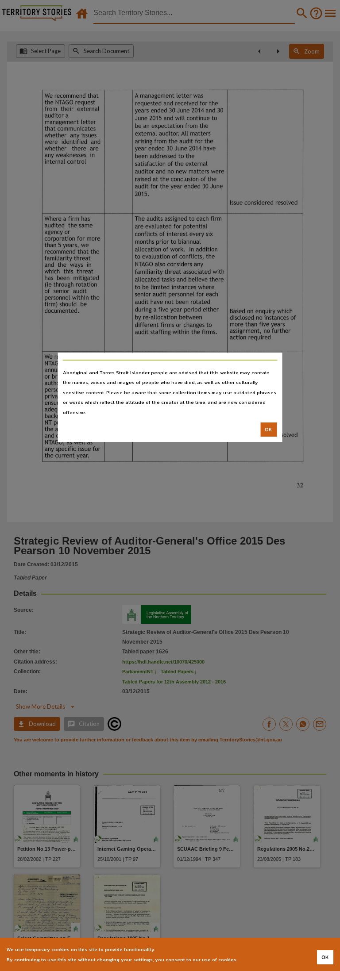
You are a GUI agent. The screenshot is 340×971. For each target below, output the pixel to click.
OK (268, 430)
